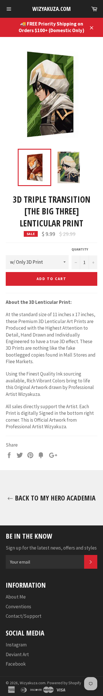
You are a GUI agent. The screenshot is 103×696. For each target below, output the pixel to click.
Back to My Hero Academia (54, 498)
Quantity (80, 249)
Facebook (16, 664)
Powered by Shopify (64, 683)
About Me (16, 597)
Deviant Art (17, 654)
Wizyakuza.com (51, 9)
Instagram (16, 645)
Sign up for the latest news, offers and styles (51, 548)
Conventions (18, 606)
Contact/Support (23, 616)
